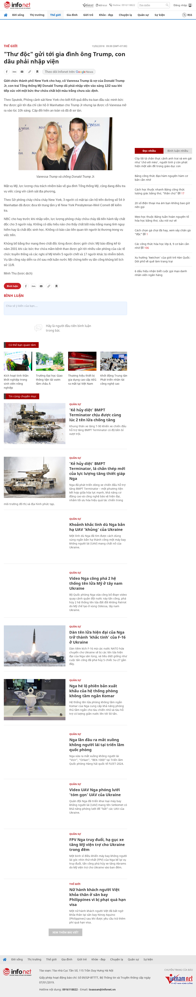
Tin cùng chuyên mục (22, 396)
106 (146, 248)
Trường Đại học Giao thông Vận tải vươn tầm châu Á (49, 379)
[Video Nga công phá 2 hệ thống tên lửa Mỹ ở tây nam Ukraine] (34, 592)
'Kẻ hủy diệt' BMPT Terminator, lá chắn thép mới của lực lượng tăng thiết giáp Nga (97, 471)
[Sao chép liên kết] (30, 72)
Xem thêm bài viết (65, 932)
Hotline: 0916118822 (124, 5)
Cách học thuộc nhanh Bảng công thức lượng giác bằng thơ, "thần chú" (160, 191)
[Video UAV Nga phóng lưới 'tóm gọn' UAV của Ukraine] (34, 803)
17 (182, 193)
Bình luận (12, 286)
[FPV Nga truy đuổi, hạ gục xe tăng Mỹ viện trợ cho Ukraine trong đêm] (34, 853)
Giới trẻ (88, 15)
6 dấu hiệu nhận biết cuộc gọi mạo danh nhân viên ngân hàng (161, 273)
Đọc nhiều (149, 151)
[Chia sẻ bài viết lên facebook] (7, 72)
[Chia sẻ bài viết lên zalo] (14, 72)
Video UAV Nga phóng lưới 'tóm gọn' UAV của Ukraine (95, 792)
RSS (189, 15)
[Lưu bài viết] (37, 72)
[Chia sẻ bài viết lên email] (22, 72)
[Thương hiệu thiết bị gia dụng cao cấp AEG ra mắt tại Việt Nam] (82, 361)
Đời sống (18, 15)
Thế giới (55, 15)
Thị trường (37, 15)
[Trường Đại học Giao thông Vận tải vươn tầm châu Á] (50, 361)
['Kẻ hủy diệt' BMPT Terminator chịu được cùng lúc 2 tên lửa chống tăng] (34, 423)
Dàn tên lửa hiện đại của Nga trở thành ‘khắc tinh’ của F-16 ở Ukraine (97, 637)
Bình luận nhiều (177, 151)
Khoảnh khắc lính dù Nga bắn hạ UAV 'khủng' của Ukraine (97, 527)
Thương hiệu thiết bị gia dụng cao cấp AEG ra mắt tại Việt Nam (82, 379)
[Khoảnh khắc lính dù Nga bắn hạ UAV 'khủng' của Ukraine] (34, 538)
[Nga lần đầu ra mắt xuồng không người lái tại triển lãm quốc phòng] (34, 753)
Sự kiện (160, 15)
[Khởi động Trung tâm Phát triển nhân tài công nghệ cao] (114, 361)
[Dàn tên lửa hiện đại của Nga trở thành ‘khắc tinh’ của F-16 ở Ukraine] (34, 646)
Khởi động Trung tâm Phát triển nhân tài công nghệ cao (114, 379)
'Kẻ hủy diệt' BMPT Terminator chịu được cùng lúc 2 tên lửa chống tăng (95, 414)
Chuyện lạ (125, 15)
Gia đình (72, 15)
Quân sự (143, 15)
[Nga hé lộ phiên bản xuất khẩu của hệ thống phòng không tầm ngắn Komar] (34, 699)
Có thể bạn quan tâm (22, 345)
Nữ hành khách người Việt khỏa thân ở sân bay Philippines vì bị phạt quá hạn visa (97, 897)
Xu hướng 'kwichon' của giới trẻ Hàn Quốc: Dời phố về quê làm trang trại (162, 259)
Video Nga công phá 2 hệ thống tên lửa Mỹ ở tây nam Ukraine (95, 583)
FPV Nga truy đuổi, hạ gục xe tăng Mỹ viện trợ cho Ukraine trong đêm (97, 844)
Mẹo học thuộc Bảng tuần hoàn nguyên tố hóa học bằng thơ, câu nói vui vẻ (162, 218)
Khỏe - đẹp (106, 15)
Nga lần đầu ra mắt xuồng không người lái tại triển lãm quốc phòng (96, 744)
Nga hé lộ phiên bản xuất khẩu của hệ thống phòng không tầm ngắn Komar (93, 690)
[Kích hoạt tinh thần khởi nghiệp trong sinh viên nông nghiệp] (18, 361)
